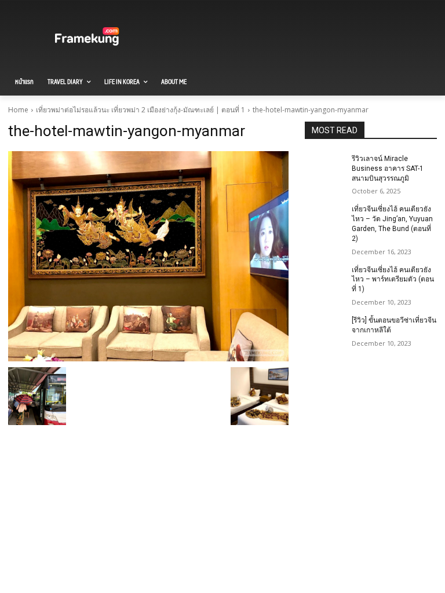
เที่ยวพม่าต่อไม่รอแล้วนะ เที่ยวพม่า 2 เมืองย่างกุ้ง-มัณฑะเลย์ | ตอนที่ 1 (140, 110)
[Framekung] (87, 37)
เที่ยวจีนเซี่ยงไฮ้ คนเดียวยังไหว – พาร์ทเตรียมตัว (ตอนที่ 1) (393, 280)
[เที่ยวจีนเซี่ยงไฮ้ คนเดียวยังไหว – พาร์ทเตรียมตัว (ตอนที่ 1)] (324, 279)
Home (18, 110)
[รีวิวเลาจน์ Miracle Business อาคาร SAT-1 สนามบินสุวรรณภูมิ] (324, 168)
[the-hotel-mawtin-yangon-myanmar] (148, 256)
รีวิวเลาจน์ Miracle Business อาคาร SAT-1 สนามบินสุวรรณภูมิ (388, 168)
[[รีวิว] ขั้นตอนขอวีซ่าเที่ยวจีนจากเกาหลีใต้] (324, 329)
